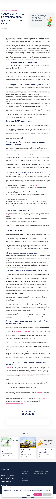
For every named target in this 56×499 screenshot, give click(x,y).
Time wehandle (4, 28)
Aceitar (38, 494)
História (46, 471)
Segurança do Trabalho (13, 10)
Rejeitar (47, 494)
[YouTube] (1, 485)
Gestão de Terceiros (5, 10)
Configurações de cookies (29, 494)
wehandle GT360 (44, 398)
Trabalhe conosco (48, 476)
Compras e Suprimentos (38, 471)
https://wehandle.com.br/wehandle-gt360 (14, 403)
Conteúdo (47, 473)
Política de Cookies (39, 491)
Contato (46, 475)
